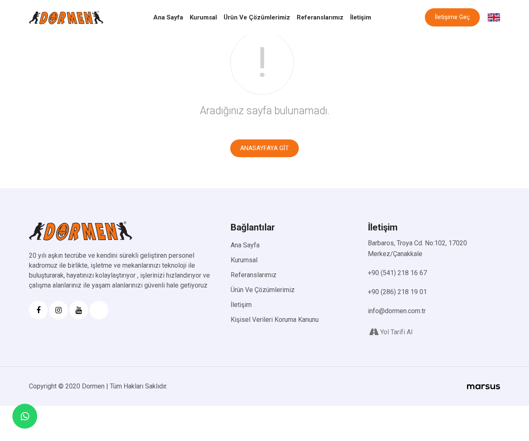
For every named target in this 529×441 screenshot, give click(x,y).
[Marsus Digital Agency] (483, 386)
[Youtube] (78, 310)
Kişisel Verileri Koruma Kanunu (275, 320)
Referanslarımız (320, 17)
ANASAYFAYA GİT (264, 148)
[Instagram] (58, 310)
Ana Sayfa (168, 17)
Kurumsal (203, 17)
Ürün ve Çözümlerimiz (257, 17)
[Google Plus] (99, 310)
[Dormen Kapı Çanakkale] (66, 17)
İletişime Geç (452, 17)
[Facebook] (38, 310)
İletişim (360, 17)
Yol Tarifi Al (396, 332)
